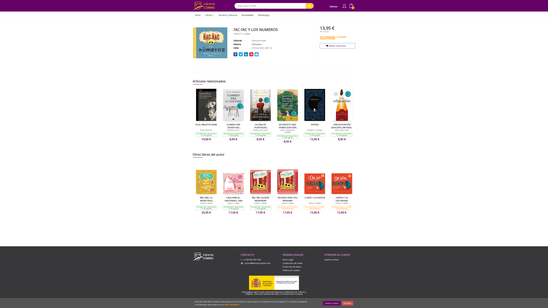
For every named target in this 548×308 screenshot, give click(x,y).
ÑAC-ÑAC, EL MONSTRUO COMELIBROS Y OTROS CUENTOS (206, 199)
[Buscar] (310, 6)
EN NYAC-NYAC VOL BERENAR (288, 199)
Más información (232, 304)
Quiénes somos (331, 259)
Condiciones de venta (292, 263)
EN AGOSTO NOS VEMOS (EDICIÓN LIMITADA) (287, 126)
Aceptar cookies (332, 303)
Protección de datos (292, 266)
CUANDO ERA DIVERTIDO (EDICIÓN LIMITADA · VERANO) (233, 126)
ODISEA (315, 124)
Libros (209, 15)
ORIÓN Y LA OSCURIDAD (342, 199)
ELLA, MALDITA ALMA (206, 124)
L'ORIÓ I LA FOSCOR (315, 197)
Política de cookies (291, 270)
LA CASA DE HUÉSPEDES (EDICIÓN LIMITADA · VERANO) (260, 126)
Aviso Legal (288, 259)
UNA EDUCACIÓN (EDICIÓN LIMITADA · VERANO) (341, 126)
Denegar (347, 303)
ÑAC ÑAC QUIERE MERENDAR (260, 199)
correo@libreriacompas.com (257, 263)
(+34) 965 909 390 (252, 259)
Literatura (256, 44)
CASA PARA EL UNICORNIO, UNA (233, 199)
